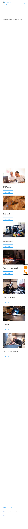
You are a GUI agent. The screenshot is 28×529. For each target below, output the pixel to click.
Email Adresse (6, 442)
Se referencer (9, 380)
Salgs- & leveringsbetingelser (14, 522)
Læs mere (7, 192)
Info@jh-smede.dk (14, 484)
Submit (7, 453)
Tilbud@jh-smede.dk (14, 486)
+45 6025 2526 (14, 478)
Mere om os (8, 45)
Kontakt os (8, 21)
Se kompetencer (10, 163)
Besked (4, 450)
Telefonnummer (7, 445)
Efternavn (5, 439)
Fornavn (5, 437)
